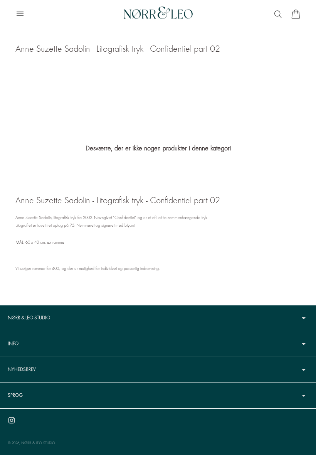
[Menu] (279, 13)
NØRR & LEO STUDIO (38, 443)
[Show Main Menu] (20, 13)
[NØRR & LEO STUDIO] (158, 14)
